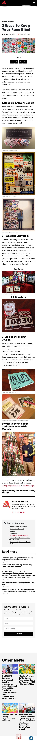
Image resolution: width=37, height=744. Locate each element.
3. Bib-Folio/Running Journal (19, 535)
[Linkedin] (21, 511)
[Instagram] (18, 511)
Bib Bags (12, 531)
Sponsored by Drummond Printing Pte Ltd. (20, 543)
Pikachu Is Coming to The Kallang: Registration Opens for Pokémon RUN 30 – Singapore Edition (18, 590)
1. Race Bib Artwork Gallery (18, 526)
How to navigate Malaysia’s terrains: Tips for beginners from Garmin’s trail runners (17, 559)
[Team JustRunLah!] (19, 34)
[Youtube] (23, 511)
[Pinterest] (21, 61)
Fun (9, 21)
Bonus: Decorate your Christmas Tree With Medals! (19, 538)
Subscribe (18, 634)
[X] (16, 61)
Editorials (4, 21)
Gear (13, 21)
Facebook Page (28, 486)
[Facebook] (12, 61)
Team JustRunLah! (25, 34)
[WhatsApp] (25, 61)
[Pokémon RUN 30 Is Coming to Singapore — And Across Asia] (10, 708)
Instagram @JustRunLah (11, 486)
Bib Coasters (14, 533)
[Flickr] (15, 511)
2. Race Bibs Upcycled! (17, 529)
